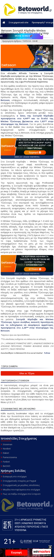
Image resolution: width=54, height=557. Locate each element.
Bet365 (6, 465)
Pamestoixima (10, 457)
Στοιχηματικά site (18, 22)
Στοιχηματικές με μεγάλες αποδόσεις (21, 485)
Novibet (7, 448)
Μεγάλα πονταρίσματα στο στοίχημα (21, 489)
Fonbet (6, 461)
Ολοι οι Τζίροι (27, 373)
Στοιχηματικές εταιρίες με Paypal (19, 480)
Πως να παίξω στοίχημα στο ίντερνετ (22, 493)
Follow (47, 353)
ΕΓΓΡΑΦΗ (33, 269)
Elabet (6, 452)
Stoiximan (7, 444)
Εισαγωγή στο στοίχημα (14, 476)
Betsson (5, 100)
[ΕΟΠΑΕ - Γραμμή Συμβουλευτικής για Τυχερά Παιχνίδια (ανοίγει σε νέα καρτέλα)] (35, 541)
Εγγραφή (33, 152)
